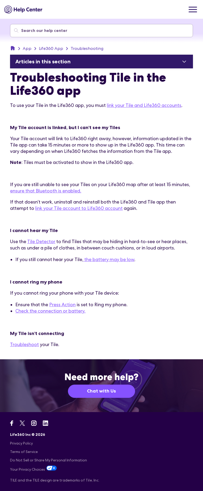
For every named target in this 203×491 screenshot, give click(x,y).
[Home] (23, 9)
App (27, 48)
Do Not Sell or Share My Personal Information (48, 460)
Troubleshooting (87, 48)
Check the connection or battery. (50, 311)
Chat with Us (101, 391)
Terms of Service (24, 452)
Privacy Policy (21, 443)
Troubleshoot (24, 344)
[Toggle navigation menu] (193, 9)
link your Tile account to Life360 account (79, 208)
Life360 (12, 48)
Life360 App (51, 48)
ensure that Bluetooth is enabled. (45, 190)
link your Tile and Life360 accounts (144, 105)
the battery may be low (108, 259)
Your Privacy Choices (27, 469)
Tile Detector (41, 241)
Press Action (62, 304)
